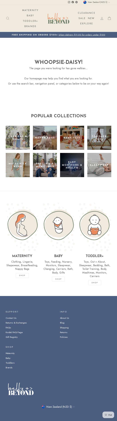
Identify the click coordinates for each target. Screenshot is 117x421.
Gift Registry (12, 337)
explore (86, 23)
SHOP (22, 275)
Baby (8, 358)
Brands (9, 367)
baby (30, 15)
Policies (64, 337)
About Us (64, 318)
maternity (30, 10)
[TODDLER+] (94, 227)
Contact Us (11, 318)
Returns (63, 332)
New (91, 18)
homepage (36, 78)
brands (30, 26)
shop (95, 282)
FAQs (8, 327)
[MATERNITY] (22, 227)
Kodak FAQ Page (14, 332)
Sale (82, 18)
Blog (62, 322)
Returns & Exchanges (16, 322)
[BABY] (58, 227)
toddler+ (30, 21)
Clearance (86, 13)
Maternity (10, 353)
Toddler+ (10, 362)
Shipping (64, 327)
